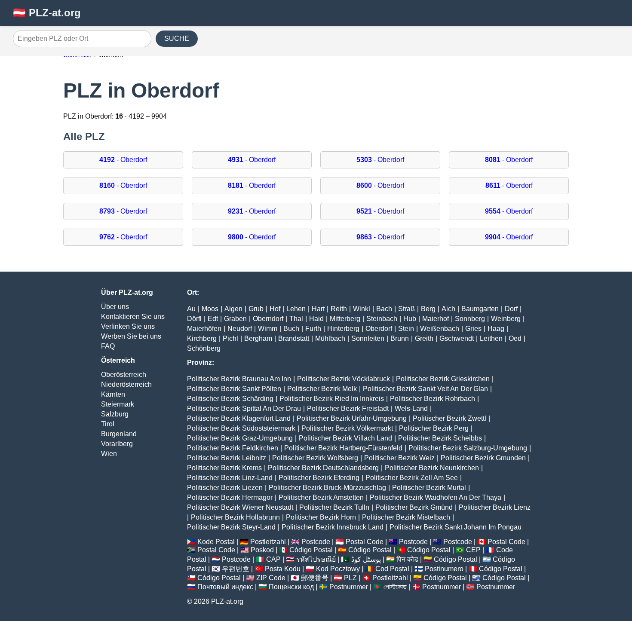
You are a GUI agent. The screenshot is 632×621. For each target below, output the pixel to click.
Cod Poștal (392, 568)
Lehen (296, 308)
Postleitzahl (268, 541)
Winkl (361, 308)
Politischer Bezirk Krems (224, 467)
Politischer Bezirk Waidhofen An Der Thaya (435, 497)
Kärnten (113, 394)
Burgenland (119, 433)
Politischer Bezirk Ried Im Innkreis (331, 398)
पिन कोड (407, 559)
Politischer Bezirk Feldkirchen (232, 448)
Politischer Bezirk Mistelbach (406, 517)
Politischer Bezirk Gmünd (414, 507)
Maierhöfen (204, 328)
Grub (256, 308)
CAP (273, 559)
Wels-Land (411, 408)
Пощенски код (291, 586)
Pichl (230, 338)
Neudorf (239, 328)
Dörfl (194, 318)
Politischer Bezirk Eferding (319, 477)
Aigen (233, 308)
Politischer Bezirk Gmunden (483, 458)
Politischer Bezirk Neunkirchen (432, 467)
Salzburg (115, 414)
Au (191, 308)
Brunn (399, 338)
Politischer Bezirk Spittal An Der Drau (244, 408)
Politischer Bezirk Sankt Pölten (234, 388)
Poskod (262, 550)
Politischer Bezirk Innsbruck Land (332, 527)
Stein (406, 328)
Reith (339, 308)
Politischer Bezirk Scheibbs (440, 438)
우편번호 (235, 568)
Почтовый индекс (225, 586)
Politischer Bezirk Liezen (225, 487)
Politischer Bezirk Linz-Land (230, 477)
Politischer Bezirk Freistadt (348, 408)
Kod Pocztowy (338, 568)
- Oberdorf (123, 159)
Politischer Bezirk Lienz (495, 507)
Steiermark (117, 404)
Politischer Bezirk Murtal (429, 487)
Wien (109, 453)
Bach (384, 308)
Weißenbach (439, 328)
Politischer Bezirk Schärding (230, 398)
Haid (316, 318)
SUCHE (176, 38)
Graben (235, 318)
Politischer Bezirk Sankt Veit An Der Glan (425, 388)
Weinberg (506, 318)
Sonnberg (470, 318)
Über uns (115, 306)
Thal (296, 318)
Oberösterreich (123, 374)
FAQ (108, 346)
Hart (318, 308)
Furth (313, 328)
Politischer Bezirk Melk (322, 388)
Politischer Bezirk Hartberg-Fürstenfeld (343, 448)
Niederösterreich (126, 384)
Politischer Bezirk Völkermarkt (347, 428)
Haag (496, 328)
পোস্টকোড (395, 586)
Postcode (315, 541)
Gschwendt (456, 338)
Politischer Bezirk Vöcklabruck (343, 378)
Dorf (511, 308)
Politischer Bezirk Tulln (334, 507)
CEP (473, 550)
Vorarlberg (117, 443)
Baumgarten (480, 308)
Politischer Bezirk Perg (434, 428)
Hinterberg (343, 328)
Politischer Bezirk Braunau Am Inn (239, 378)
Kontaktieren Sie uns (133, 316)
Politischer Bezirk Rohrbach (432, 398)
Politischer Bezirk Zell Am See (411, 477)
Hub (409, 318)
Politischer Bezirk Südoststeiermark (241, 428)
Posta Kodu (283, 568)
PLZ (350, 577)
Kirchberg (202, 338)
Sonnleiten (367, 338)
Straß (406, 308)
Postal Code (364, 541)
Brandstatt (293, 338)
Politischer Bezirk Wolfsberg (315, 458)
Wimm (267, 328)
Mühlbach (330, 338)
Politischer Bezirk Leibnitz (226, 458)
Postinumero (444, 568)
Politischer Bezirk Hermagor (230, 497)
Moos (210, 308)
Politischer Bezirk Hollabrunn (235, 517)
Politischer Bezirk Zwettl (449, 418)
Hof (275, 308)
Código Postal (311, 550)
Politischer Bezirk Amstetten (321, 497)
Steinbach (381, 318)
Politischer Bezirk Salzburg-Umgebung (467, 448)
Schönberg (204, 348)
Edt (213, 318)
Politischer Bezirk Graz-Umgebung (240, 438)
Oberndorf (268, 318)
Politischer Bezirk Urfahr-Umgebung (352, 418)
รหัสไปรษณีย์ (316, 559)
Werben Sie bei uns (131, 336)
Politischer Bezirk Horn (321, 517)
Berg (428, 308)
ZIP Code (270, 577)
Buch (291, 328)
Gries (473, 328)
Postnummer (348, 586)
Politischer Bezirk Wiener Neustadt (240, 507)
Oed (515, 338)
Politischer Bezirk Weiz (399, 458)
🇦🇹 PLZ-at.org (47, 12)
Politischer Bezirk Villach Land (345, 438)
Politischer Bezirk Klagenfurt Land (239, 418)
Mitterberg (345, 318)
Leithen (491, 338)
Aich (448, 308)
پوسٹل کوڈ (366, 559)
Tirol (107, 424)
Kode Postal (216, 541)
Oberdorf (378, 328)
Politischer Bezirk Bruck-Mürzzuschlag (327, 487)
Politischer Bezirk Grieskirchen (443, 378)
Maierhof (435, 318)
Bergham (258, 338)
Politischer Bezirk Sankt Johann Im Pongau (456, 527)
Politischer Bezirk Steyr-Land (231, 527)
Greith (424, 338)
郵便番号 (314, 577)
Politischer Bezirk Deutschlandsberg (323, 467)
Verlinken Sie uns (128, 326)
